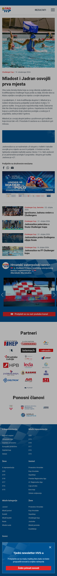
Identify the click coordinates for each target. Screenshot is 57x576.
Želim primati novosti (28, 568)
